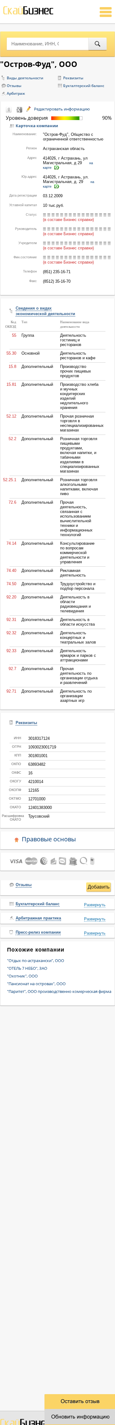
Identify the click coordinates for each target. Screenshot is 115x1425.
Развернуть (94, 904)
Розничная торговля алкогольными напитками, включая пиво (79, 486)
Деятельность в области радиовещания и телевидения (75, 604)
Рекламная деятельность (73, 572)
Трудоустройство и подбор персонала (77, 586)
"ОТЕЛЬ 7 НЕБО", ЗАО (27, 968)
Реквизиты (73, 78)
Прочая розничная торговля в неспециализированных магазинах (82, 423)
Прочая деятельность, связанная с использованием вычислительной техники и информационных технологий (76, 518)
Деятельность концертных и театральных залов (78, 637)
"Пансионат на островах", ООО (36, 983)
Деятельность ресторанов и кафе (77, 355)
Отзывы (14, 85)
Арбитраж (16, 93)
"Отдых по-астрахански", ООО (35, 960)
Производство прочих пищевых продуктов (75, 371)
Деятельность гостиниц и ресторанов (73, 340)
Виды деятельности (25, 78)
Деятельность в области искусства (77, 622)
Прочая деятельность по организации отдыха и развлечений (79, 675)
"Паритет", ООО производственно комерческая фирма (59, 991)
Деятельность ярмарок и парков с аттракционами (78, 655)
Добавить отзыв (98, 888)
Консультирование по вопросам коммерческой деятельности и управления (77, 552)
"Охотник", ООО (22, 976)
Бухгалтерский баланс (83, 85)
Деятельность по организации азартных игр (76, 696)
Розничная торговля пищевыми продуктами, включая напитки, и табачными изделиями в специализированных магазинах (79, 454)
